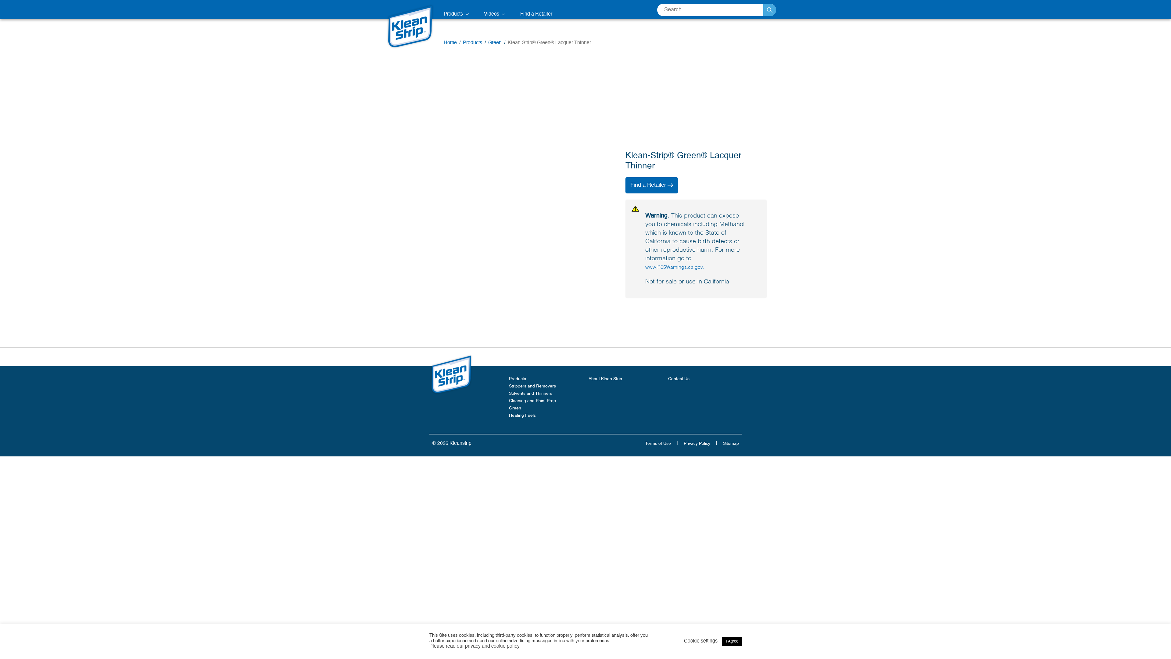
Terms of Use (658, 443)
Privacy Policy (697, 443)
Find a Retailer (536, 14)
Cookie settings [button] (701, 641)
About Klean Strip (605, 379)
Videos (492, 14)
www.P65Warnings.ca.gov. (674, 267)
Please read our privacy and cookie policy (474, 646)
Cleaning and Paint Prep (532, 401)
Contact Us (678, 379)
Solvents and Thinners (530, 393)
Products (454, 14)
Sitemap (731, 443)
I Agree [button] (732, 641)
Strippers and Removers (532, 386)
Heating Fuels (522, 415)
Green (515, 408)
